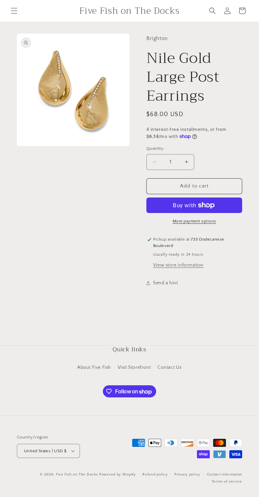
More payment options (194, 221)
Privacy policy (187, 474)
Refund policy (155, 474)
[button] (14, 10)
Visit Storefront (134, 367)
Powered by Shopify (117, 474)
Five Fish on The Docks (77, 474)
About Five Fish (94, 367)
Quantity (155, 148)
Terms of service (227, 482)
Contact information (224, 474)
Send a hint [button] (165, 283)
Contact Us (169, 367)
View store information (178, 265)
